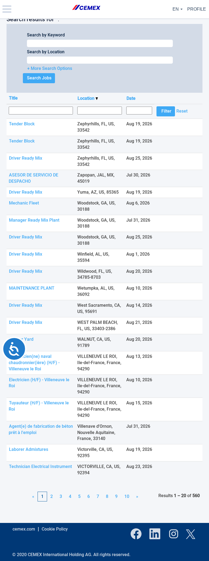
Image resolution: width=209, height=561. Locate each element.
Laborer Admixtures (28, 449)
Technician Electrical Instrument (40, 466)
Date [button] (131, 98)
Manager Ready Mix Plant (34, 220)
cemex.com (24, 529)
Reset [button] (182, 111)
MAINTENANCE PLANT (31, 288)
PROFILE (196, 9)
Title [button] (13, 98)
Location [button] (87, 98)
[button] (35, 9)
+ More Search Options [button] (49, 68)
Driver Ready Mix (25, 158)
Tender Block (22, 123)
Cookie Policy (55, 529)
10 (126, 496)
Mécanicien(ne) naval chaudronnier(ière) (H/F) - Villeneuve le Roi (34, 362)
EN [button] (176, 9)
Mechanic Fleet (24, 203)
